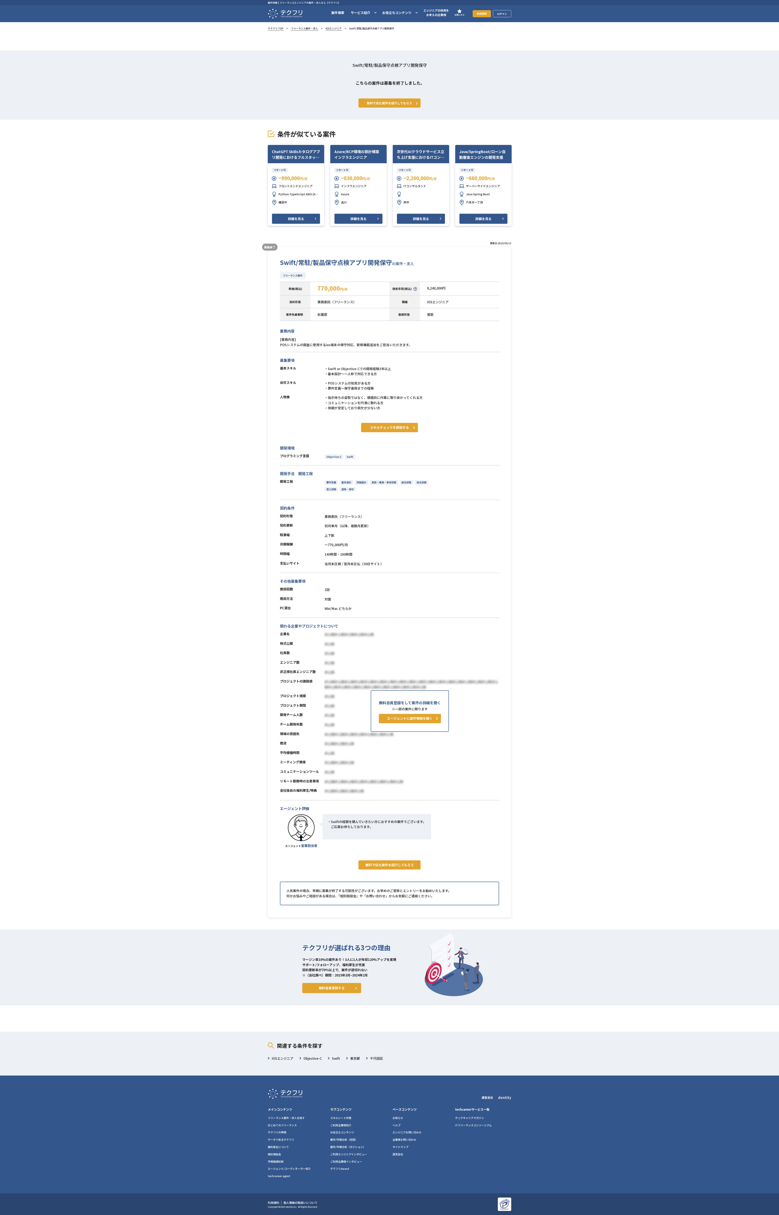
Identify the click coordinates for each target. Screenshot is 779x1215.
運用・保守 (347, 489)
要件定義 (331, 482)
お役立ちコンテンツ (342, 1132)
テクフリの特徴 (277, 1132)
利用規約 (273, 1203)
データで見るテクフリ (281, 1140)
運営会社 (398, 1154)
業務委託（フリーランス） (336, 301)
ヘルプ (396, 1125)
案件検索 (337, 12)
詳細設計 (361, 482)
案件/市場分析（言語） (344, 1140)
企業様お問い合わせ (404, 1140)
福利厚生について (278, 1147)
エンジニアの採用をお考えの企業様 (436, 12)
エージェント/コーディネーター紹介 (289, 1169)
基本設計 (346, 482)
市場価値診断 (276, 1161)
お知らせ (398, 1118)
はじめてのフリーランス (282, 1125)
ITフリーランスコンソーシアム (473, 1125)
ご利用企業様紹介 (340, 1125)
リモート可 (280, 170)
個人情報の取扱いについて (300, 1203)
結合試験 (406, 482)
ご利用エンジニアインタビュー (348, 1154)
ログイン (502, 13)
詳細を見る (296, 218)
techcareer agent (279, 1176)
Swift (350, 456)
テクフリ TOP (275, 28)
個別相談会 (274, 1154)
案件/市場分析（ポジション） (348, 1147)
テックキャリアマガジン (469, 1118)
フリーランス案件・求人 (304, 28)
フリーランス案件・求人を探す (286, 1118)
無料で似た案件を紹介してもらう (389, 864)
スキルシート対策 (340, 1118)
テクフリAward (339, 1169)
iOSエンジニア (334, 28)
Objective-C (333, 456)
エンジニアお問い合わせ (407, 1132)
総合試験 (421, 482)
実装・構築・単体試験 (384, 482)
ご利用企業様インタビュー (346, 1161)
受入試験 (331, 489)
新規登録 (482, 13)
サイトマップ (400, 1147)
